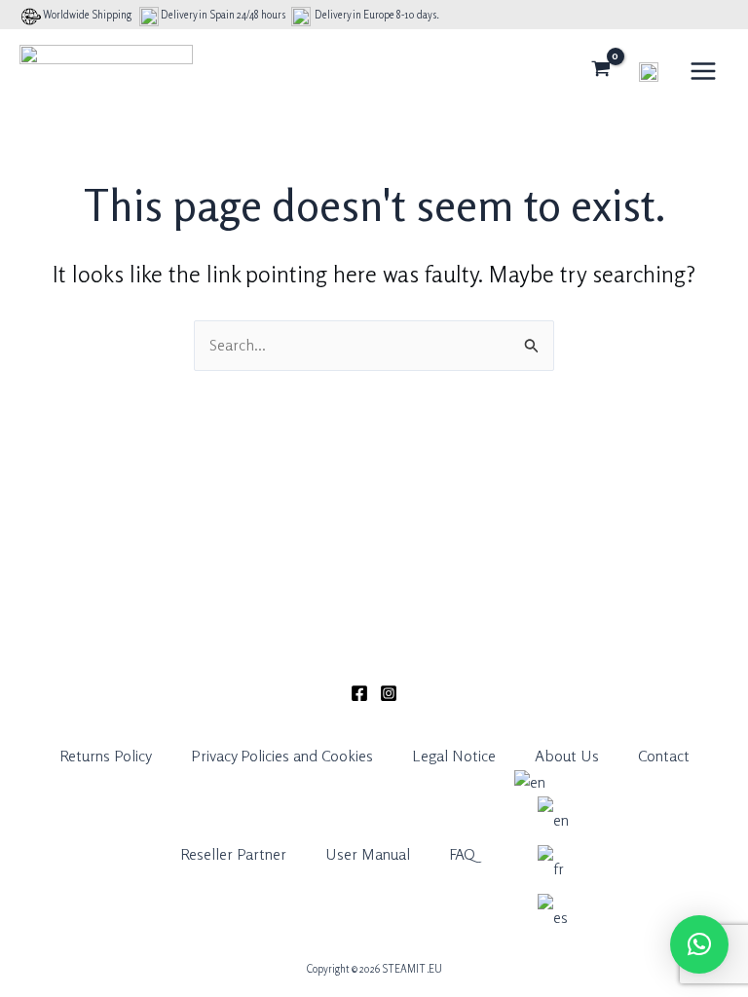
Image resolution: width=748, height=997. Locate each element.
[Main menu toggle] (703, 70)
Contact (664, 755)
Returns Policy (105, 755)
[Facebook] (359, 693)
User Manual (367, 854)
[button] (699, 944)
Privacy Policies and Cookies (282, 755)
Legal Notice (454, 755)
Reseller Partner (233, 854)
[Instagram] (388, 693)
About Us (567, 755)
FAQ (462, 854)
